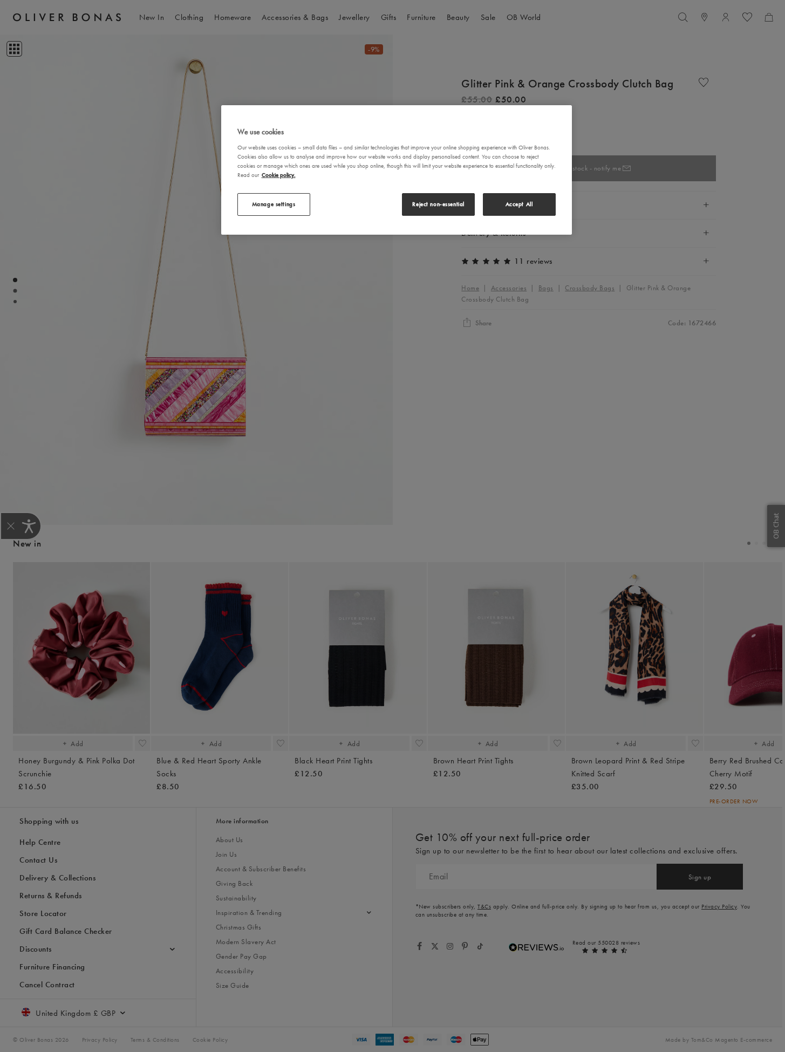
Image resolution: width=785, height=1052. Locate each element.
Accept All (519, 204)
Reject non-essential (438, 204)
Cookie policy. (279, 175)
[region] (396, 170)
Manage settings (274, 204)
